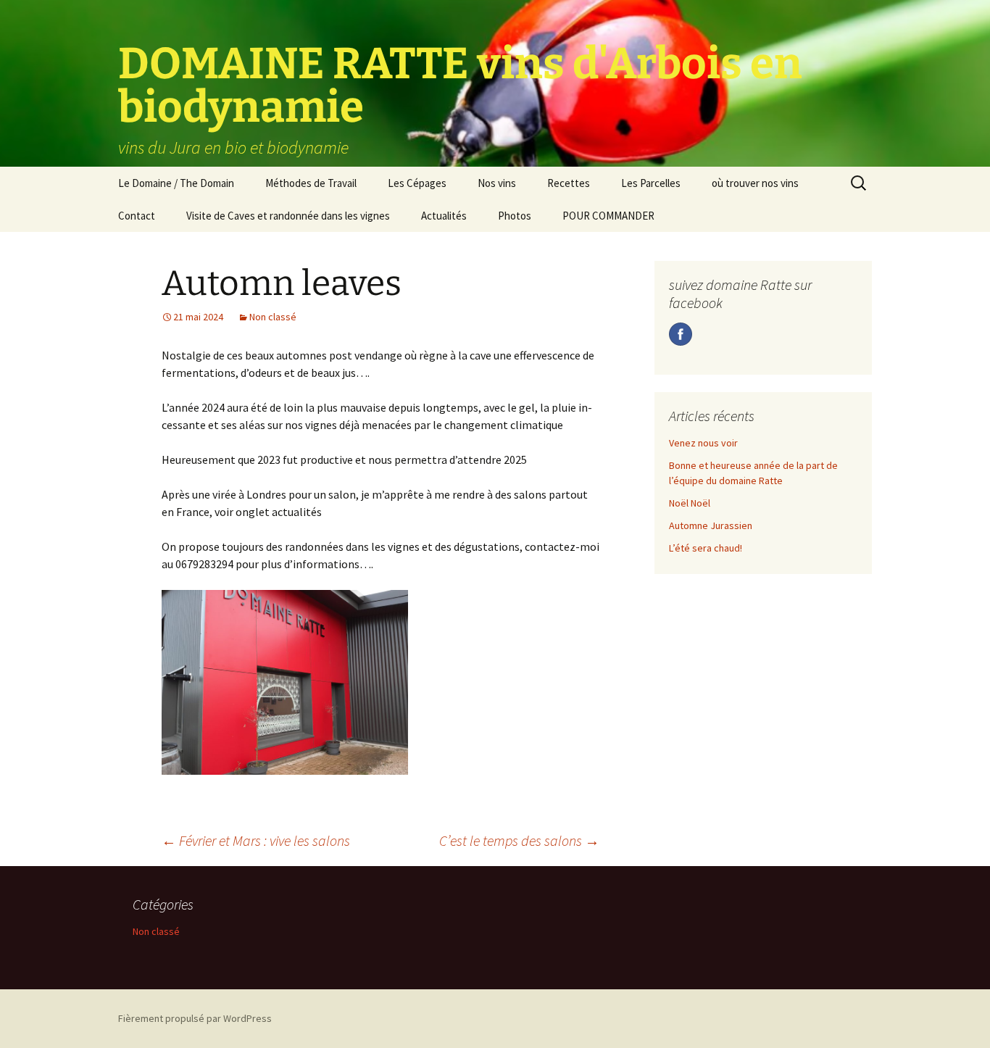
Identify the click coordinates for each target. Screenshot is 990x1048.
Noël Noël (689, 503)
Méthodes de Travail (311, 183)
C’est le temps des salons (519, 840)
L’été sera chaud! (705, 547)
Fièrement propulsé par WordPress (195, 1018)
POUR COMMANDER (608, 216)
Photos (514, 216)
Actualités (444, 216)
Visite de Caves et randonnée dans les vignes (288, 216)
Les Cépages (417, 183)
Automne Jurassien (710, 525)
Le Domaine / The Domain (176, 183)
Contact (136, 216)
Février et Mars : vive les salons (256, 840)
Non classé (272, 316)
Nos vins (497, 183)
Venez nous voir (703, 442)
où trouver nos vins (755, 183)
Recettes (568, 183)
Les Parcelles (651, 183)
